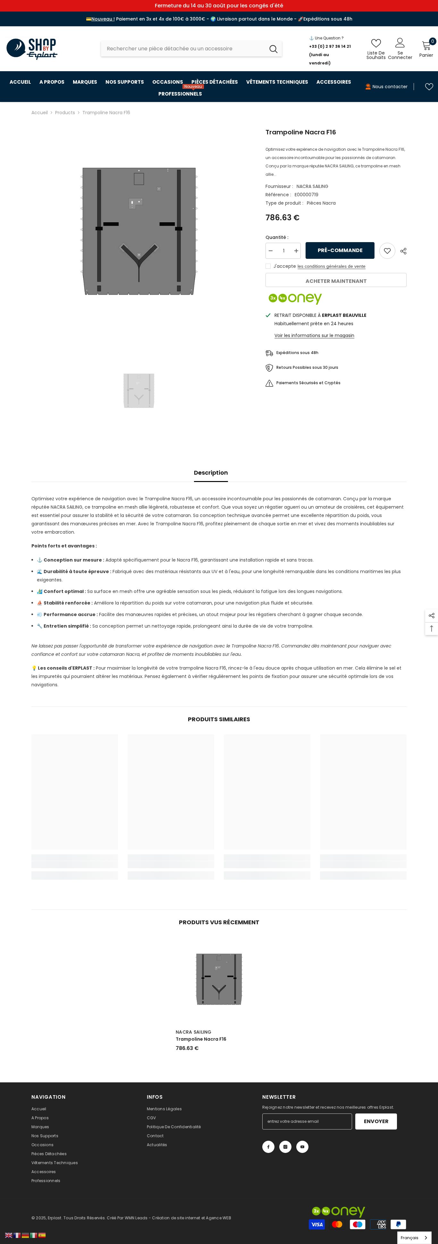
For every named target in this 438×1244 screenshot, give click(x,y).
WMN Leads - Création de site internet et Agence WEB (178, 1218)
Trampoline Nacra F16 (201, 1039)
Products (65, 112)
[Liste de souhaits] (429, 87)
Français (409, 1238)
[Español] (42, 1235)
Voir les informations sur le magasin (314, 335)
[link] (74, 864)
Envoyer (376, 1121)
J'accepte (285, 266)
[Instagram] (285, 1147)
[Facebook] (268, 1147)
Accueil (39, 112)
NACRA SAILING (312, 186)
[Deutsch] (25, 1235)
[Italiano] (34, 1235)
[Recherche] (191, 48)
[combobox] (183, 48)
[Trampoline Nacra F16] (219, 980)
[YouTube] (302, 1147)
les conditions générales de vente (332, 266)
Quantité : (276, 237)
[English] (9, 1235)
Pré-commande (340, 250)
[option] (139, 235)
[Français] (17, 1235)
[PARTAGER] (401, 251)
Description (211, 473)
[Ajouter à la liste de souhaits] (387, 251)
